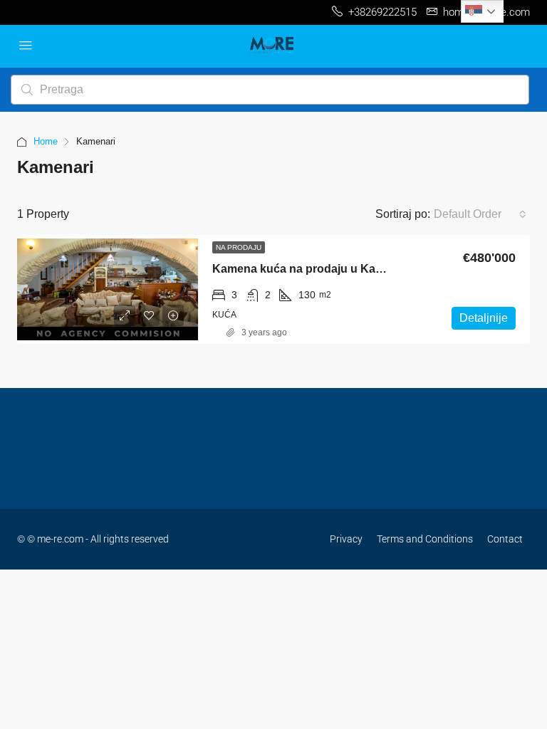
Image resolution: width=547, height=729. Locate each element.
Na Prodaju (238, 247)
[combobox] (480, 214)
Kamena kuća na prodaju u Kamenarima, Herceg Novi (356, 269)
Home (45, 141)
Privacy (346, 539)
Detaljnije (483, 318)
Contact (505, 539)
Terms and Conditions (425, 539)
